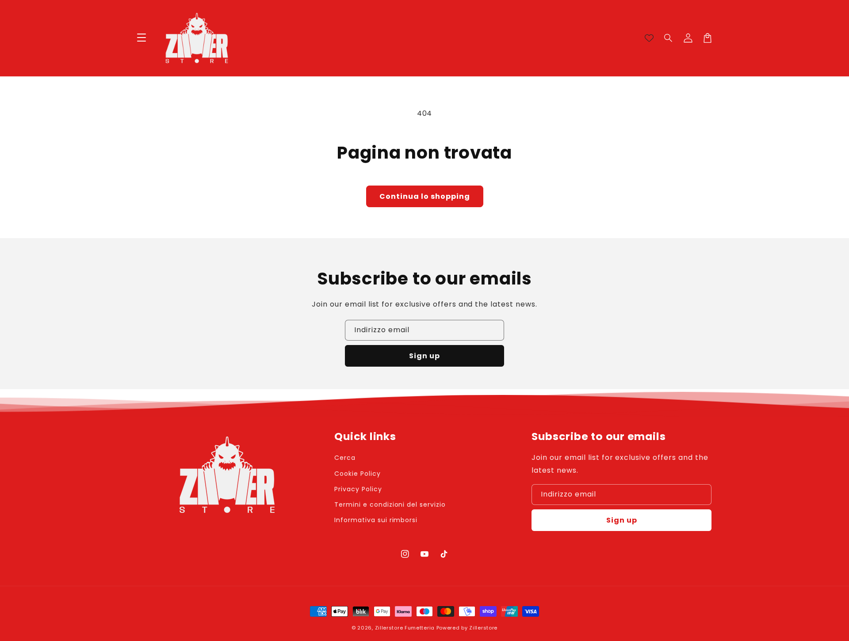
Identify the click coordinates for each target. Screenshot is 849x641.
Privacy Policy (358, 489)
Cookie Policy (357, 473)
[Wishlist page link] (649, 38)
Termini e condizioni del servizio (390, 504)
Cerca (345, 457)
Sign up (424, 356)
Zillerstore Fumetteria (405, 627)
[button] (668, 38)
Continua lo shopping (424, 196)
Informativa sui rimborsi (375, 520)
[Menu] (141, 38)
